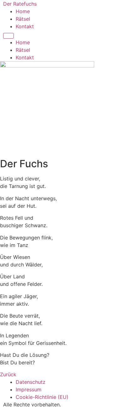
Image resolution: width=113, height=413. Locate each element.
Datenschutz (31, 382)
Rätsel (23, 19)
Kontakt (25, 26)
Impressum (28, 389)
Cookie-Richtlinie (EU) (42, 397)
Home (23, 11)
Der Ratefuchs (20, 4)
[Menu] (8, 36)
